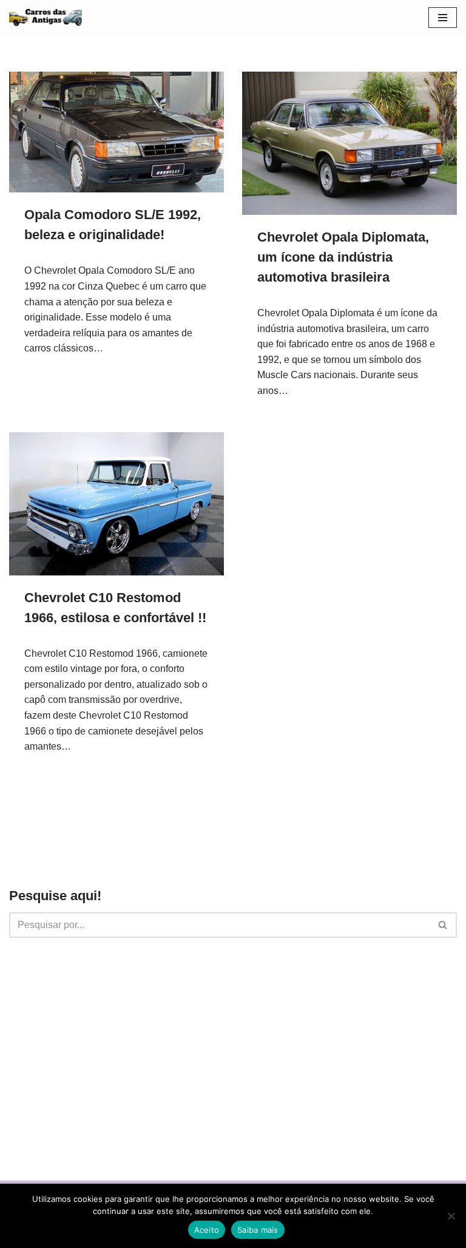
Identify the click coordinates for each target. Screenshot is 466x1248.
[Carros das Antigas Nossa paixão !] (45, 17)
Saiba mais (258, 1230)
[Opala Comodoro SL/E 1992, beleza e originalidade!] (116, 132)
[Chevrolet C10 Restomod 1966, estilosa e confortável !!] (116, 503)
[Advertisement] (233, 1047)
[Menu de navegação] (442, 17)
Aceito (207, 1230)
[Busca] (443, 925)
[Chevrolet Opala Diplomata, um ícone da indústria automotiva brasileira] (349, 143)
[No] (451, 1216)
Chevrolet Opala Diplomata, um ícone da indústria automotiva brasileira (343, 257)
